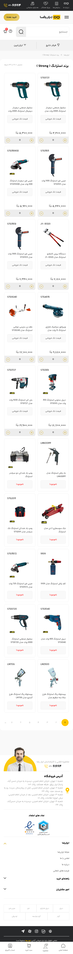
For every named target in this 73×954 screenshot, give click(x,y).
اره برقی (14, 916)
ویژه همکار (45, 7)
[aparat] (29, 931)
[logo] (50, 17)
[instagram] (36, 931)
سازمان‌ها (56, 7)
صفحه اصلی (63, 950)
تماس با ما (64, 858)
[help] (10, 32)
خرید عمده (12, 17)
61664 (14, 5)
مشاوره (45, 950)
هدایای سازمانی (32, 7)
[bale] (43, 931)
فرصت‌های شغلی (61, 871)
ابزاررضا (66, 55)
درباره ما (66, 7)
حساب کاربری (10, 950)
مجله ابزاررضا (63, 852)
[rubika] (50, 931)
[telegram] (23, 931)
